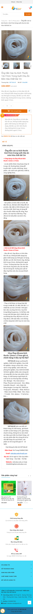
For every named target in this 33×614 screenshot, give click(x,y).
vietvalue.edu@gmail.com (14, 603)
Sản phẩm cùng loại (9, 475)
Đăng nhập (19, 2)
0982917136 (7, 136)
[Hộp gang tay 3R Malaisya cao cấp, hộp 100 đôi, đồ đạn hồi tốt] (8, 488)
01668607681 (12, 601)
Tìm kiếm (28, 14)
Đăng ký (13, 2)
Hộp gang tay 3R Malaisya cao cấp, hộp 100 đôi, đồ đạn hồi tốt (7, 498)
